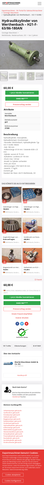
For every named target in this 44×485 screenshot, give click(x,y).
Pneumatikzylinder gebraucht (13, 436)
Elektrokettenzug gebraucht (13, 430)
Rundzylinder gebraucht (11, 438)
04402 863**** (22, 98)
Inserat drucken (22, 318)
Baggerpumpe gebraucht (12, 419)
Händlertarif (16, 397)
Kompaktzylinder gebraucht (13, 434)
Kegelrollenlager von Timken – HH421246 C (12, 237)
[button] (4, 76)
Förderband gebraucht (11, 423)
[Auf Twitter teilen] (22, 324)
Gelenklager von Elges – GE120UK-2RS (12, 207)
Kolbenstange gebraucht (12, 428)
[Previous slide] (3, 55)
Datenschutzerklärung (17, 469)
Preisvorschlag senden (22, 104)
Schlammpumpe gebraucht (12, 411)
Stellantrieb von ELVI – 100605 (33, 267)
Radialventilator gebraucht (12, 421)
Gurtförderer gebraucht (11, 413)
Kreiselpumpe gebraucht (12, 415)
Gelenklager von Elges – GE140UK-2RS (33, 207)
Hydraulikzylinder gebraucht (13, 425)
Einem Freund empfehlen (22, 314)
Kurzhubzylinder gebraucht (12, 440)
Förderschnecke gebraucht (12, 442)
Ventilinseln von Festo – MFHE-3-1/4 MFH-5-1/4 (33, 237)
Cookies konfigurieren (13, 481)
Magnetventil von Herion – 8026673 (12, 267)
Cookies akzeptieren (13, 475)
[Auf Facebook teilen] (17, 324)
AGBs (26, 469)
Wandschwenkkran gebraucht (13, 432)
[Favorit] (4, 201)
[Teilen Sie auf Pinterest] (26, 324)
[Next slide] (40, 55)
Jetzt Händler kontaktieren (22, 93)
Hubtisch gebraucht (10, 417)
